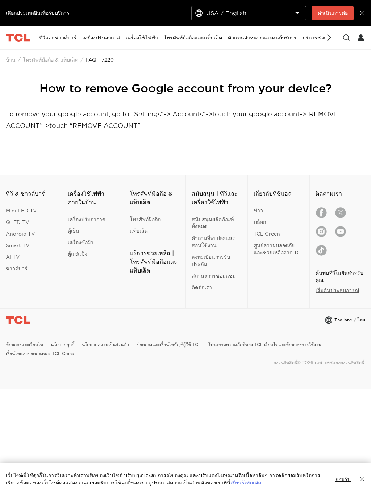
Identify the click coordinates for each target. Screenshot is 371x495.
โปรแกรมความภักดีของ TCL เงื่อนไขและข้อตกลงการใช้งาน (264, 344)
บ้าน (11, 60)
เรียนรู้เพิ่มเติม (245, 482)
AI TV (13, 257)
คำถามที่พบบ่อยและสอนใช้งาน (213, 242)
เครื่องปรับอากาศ (86, 219)
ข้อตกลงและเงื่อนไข (24, 344)
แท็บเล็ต (139, 231)
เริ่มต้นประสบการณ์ (337, 290)
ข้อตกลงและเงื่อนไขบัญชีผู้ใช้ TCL (169, 344)
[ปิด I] (362, 479)
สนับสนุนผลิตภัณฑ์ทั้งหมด (213, 223)
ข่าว (258, 210)
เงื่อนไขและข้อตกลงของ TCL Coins (40, 353)
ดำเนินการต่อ (333, 13)
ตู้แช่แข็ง (77, 254)
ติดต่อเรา (202, 287)
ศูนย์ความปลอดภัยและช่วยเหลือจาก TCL (279, 249)
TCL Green (267, 233)
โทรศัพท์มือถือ (145, 219)
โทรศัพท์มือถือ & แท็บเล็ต (50, 60)
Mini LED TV (21, 210)
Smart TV (18, 245)
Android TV (20, 233)
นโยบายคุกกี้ (62, 344)
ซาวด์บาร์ (17, 268)
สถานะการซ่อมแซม (214, 276)
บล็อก (260, 222)
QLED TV (17, 222)
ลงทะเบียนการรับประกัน (211, 260)
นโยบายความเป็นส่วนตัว (105, 344)
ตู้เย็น (73, 231)
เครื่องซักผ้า (80, 242)
